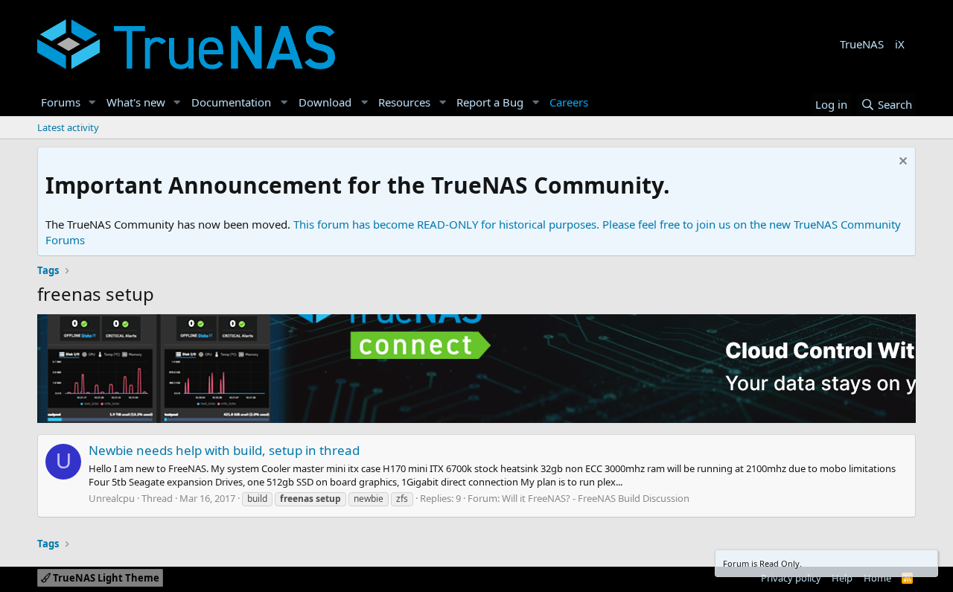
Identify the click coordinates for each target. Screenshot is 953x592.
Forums (60, 102)
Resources (404, 102)
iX (900, 43)
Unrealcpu (112, 498)
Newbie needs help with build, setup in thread (224, 450)
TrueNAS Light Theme (105, 578)
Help (842, 578)
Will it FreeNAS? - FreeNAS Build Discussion (595, 498)
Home (877, 578)
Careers (568, 102)
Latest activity (68, 127)
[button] (92, 102)
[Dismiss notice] (901, 163)
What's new (135, 102)
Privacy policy (791, 578)
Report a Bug (489, 102)
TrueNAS (862, 43)
